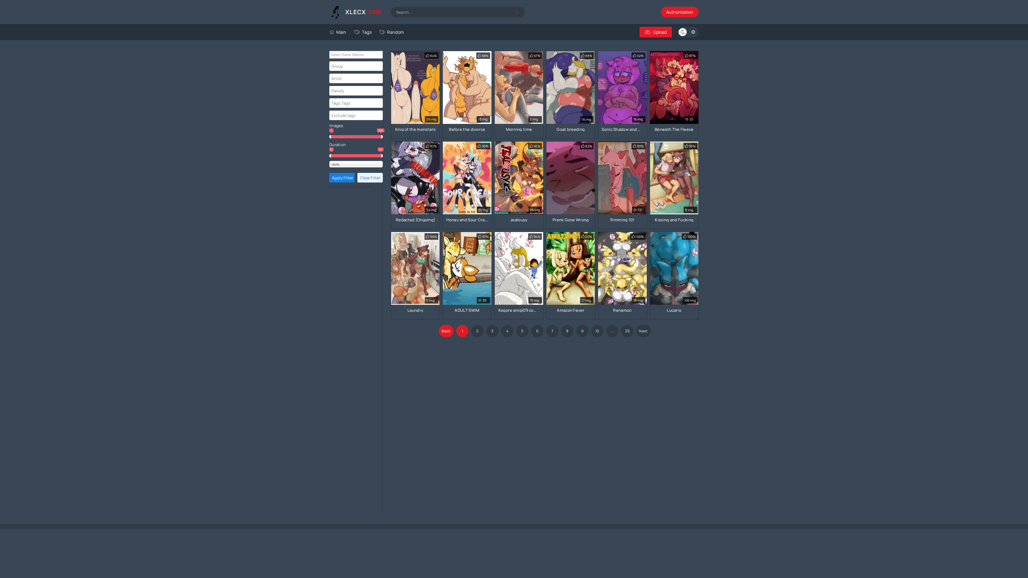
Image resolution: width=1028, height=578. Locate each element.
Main (341, 32)
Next (643, 330)
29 (627, 330)
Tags (367, 32)
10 (597, 330)
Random (395, 32)
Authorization (679, 12)
